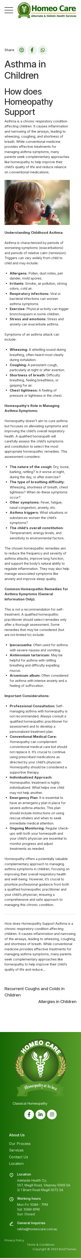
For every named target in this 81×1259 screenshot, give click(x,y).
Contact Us (18, 1157)
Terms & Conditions (40, 1244)
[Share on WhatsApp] (42, 50)
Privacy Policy (14, 1240)
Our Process (20, 1143)
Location (16, 1163)
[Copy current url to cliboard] (21, 50)
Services (16, 1150)
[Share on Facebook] (32, 50)
